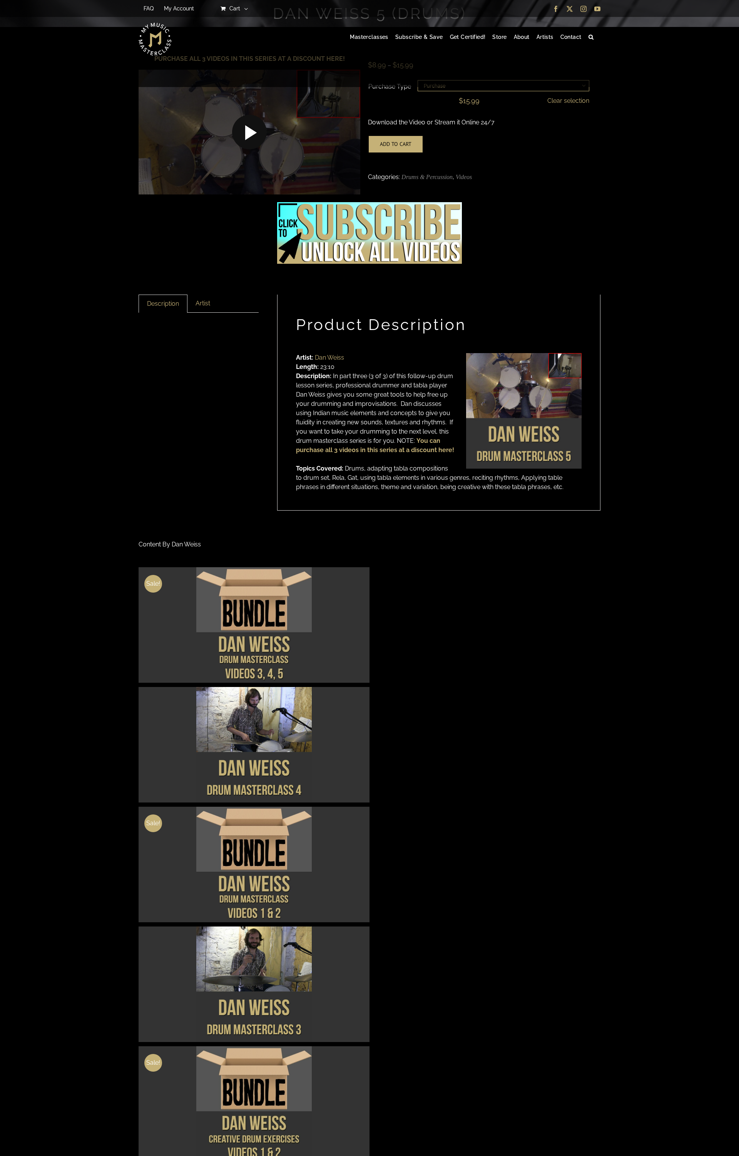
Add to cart (395, 144)
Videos (464, 177)
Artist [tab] (203, 303)
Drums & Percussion (427, 177)
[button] (591, 37)
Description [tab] (163, 303)
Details (254, 626)
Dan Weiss (329, 357)
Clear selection (568, 100)
